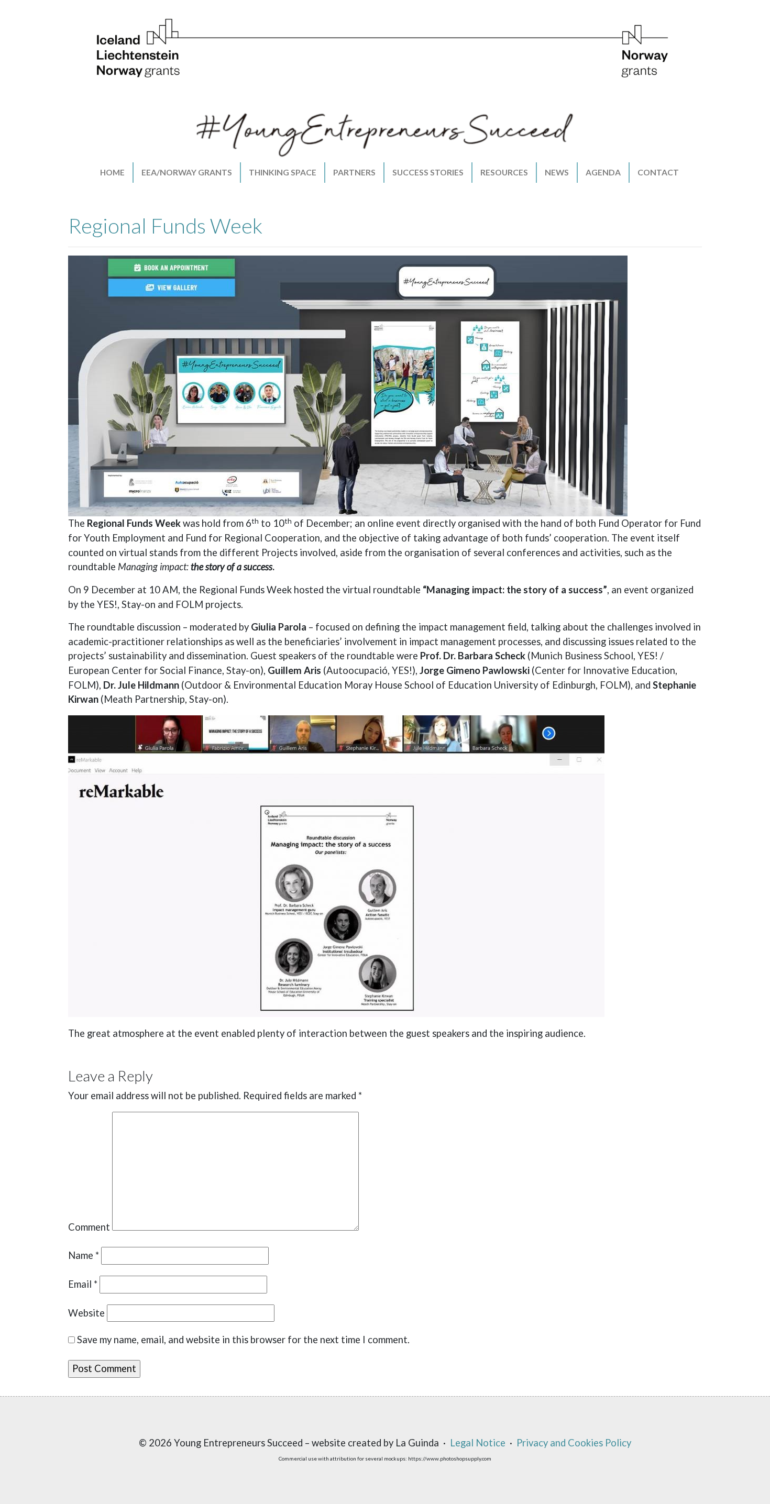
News (557, 172)
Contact (658, 172)
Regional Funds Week (165, 225)
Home (112, 172)
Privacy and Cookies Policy (573, 1442)
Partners (354, 172)
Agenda (603, 172)
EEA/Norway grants (186, 172)
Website (86, 1313)
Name (83, 1255)
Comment (89, 1227)
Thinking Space (282, 172)
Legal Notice (477, 1442)
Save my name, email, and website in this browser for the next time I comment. (243, 1339)
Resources (504, 172)
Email (82, 1284)
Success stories (428, 172)
